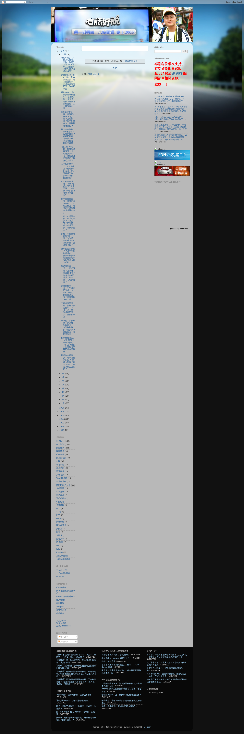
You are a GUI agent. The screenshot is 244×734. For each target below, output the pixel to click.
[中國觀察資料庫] (172, 175)
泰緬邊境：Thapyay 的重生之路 (116, 658)
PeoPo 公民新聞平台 (65, 596)
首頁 (115, 68)
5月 (63, 388)
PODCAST (61, 577)
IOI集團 (59, 542)
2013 (62, 412)
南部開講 (60, 603)
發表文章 (64, 637)
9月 (63, 374)
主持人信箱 (61, 621)
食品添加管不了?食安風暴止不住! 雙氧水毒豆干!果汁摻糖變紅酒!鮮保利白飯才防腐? (67, 171)
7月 (63, 381)
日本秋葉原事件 (63, 559)
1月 (63, 403)
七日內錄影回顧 (63, 573)
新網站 (177, 73)
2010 (62, 423)
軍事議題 (60, 468)
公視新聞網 (61, 587)
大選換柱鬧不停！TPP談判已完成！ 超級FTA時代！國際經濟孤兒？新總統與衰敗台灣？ (68, 293)
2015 (62, 51)
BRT (58, 532)
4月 (63, 392)
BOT (58, 508)
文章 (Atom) (93, 74)
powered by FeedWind (179, 229)
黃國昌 (59, 529)
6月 (63, 385)
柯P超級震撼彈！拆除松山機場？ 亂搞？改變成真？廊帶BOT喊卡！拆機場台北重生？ (68, 119)
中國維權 (60, 502)
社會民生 (60, 441)
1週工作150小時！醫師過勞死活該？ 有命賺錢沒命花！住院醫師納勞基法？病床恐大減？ (68, 153)
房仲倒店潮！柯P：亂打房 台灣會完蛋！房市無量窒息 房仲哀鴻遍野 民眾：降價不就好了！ (68, 82)
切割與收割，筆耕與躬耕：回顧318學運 (73, 695)
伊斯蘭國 (60, 505)
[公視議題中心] (172, 159)
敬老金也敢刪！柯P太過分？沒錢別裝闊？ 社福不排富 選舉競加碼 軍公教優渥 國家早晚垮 (68, 136)
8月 (63, 377)
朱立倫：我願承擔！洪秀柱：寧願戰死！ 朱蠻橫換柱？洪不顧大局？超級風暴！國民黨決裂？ (68, 327)
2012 (62, 415)
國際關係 (60, 451)
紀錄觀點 (60, 613)
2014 (62, 408)
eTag (58, 512)
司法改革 (60, 495)
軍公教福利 (61, 498)
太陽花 (59, 535)
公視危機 (60, 492)
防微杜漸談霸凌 (108, 661)
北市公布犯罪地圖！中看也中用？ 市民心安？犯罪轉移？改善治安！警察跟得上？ (68, 223)
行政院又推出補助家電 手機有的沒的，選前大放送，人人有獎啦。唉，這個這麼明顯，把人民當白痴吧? (170, 98)
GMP (58, 518)
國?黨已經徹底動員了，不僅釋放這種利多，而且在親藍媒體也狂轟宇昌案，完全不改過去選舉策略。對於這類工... (170, 110)
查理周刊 (60, 539)
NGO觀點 (60, 600)
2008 (62, 430)
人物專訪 (60, 475)
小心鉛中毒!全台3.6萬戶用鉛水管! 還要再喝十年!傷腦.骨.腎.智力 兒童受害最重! (68, 188)
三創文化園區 (62, 556)
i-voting (59, 552)
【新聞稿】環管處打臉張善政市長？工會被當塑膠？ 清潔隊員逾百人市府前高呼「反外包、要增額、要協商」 (76, 681)
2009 (62, 426)
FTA (58, 515)
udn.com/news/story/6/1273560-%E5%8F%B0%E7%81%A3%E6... (169, 118)
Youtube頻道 (62, 570)
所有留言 (64, 642)
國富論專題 (61, 458)
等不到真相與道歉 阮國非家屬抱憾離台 (119, 706)
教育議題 (60, 465)
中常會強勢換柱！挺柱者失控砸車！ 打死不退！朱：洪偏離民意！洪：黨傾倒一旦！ (68, 310)
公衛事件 (60, 454)
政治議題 (60, 444)
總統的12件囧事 (63, 485)
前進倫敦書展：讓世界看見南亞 (115, 655)
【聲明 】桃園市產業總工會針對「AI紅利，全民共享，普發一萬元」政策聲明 (76, 656)
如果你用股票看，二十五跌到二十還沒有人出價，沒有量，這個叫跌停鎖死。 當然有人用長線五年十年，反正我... (170, 128)
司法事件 (60, 471)
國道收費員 (61, 525)
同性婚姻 (60, 522)
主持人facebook (63, 626)
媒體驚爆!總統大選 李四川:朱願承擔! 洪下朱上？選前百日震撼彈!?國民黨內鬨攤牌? (68, 345)
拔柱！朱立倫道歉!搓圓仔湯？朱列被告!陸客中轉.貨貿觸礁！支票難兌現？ (68, 239)
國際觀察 (60, 448)
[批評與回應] (157, 162)
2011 (61, 419)
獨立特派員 (61, 610)
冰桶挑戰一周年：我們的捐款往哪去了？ (74, 701)
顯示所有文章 (131, 61)
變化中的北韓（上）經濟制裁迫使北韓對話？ (121, 695)
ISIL (58, 546)
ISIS (58, 549)
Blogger (147, 727)
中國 (58, 461)
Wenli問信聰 (61, 478)
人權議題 (60, 488)
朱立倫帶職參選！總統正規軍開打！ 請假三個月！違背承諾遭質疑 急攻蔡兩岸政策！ (68, 206)
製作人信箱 (61, 623)
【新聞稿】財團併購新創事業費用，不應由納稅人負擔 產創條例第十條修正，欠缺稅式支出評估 (76, 674)
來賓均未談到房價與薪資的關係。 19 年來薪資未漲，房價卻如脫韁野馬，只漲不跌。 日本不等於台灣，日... (170, 137)
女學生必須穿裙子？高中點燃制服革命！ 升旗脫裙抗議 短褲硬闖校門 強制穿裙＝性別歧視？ (68, 256)
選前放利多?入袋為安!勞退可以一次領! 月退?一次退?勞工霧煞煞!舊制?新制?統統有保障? (68, 64)
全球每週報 (61, 481)
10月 (64, 54)
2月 (63, 400)
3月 (63, 396)
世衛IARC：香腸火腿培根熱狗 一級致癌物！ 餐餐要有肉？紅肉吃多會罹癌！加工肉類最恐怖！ (68, 100)
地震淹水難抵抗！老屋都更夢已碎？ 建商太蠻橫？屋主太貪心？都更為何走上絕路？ (68, 362)
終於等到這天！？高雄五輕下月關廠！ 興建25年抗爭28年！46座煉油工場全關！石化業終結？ (68, 274)
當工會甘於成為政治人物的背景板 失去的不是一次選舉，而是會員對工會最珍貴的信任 (167, 656)
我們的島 (60, 607)
